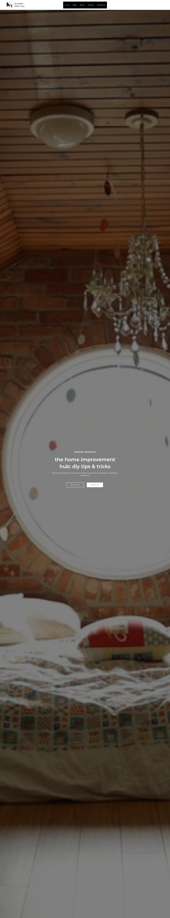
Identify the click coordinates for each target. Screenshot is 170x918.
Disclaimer (101, 5)
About (82, 5)
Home (67, 5)
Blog (74, 5)
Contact (91, 5)
